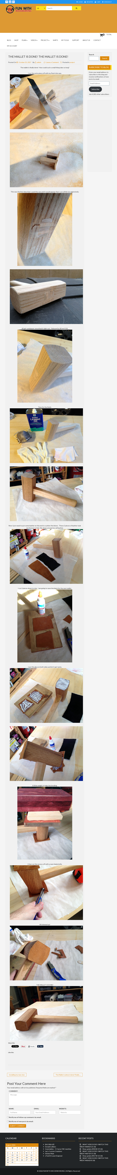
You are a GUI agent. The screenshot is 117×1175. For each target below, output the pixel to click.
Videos (33, 40)
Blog (9, 40)
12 (22, 1155)
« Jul (6, 1165)
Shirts (55, 40)
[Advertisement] (101, 18)
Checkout (108, 2)
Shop (16, 40)
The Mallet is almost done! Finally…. (68, 1075)
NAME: (11, 1109)
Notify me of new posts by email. (21, 1121)
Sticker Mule (49, 1153)
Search (91, 54)
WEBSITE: (63, 1109)
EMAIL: (36, 1109)
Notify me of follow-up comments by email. (25, 1117)
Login (80, 2)
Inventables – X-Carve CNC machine (58, 1149)
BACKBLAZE (50, 1144)
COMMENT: (13, 1091)
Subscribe (95, 89)
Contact (97, 40)
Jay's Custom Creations (53, 1151)
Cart (98, 2)
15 (36, 1155)
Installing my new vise (17, 1075)
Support (75, 40)
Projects (44, 40)
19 (22, 1157)
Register (90, 2)
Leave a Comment (52, 62)
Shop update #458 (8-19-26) (92, 1149)
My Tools (65, 40)
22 (36, 1157)
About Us (86, 40)
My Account (12, 46)
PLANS (24, 40)
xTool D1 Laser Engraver (53, 1156)
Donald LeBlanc (50, 1147)
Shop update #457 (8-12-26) (92, 1156)
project (72, 62)
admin (39, 62)
